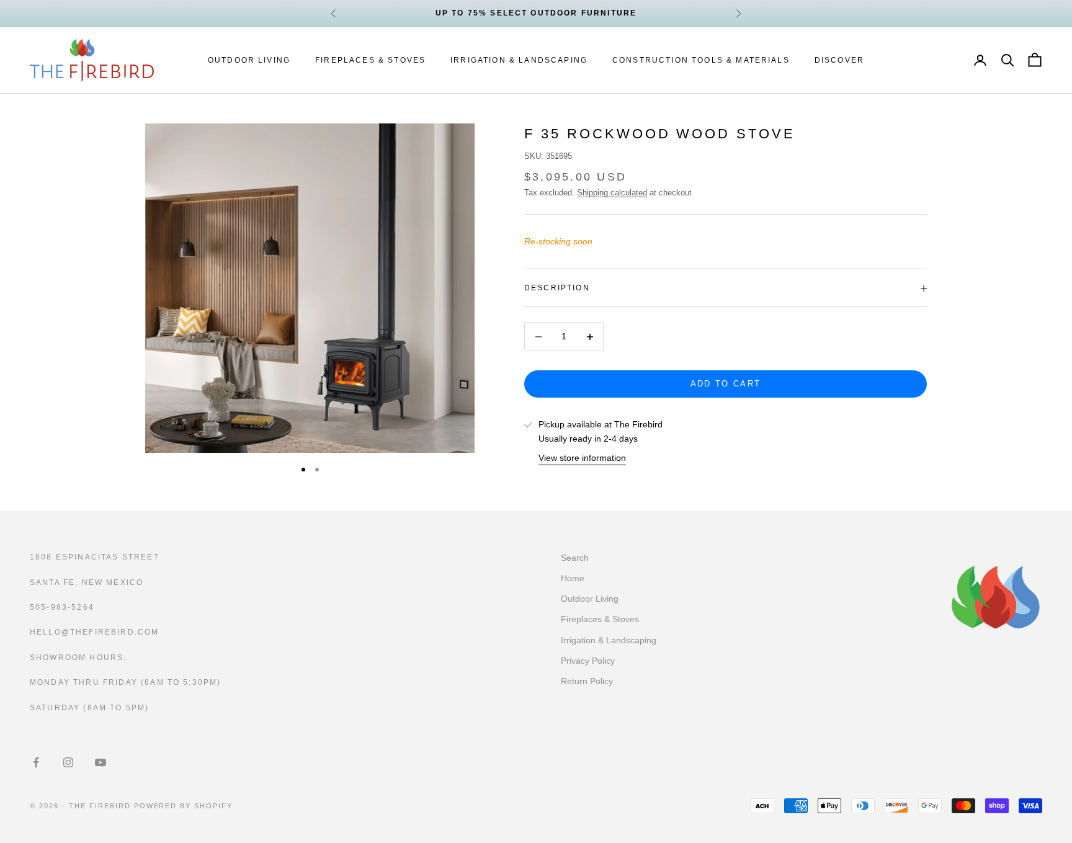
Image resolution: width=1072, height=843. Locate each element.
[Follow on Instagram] (68, 762)
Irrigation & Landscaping (518, 60)
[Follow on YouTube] (100, 762)
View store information (582, 458)
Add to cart (725, 384)
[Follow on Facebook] (36, 762)
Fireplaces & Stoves (370, 60)
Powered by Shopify (183, 806)
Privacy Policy (588, 661)
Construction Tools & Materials (701, 60)
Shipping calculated (612, 192)
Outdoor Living (249, 60)
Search (575, 558)
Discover (839, 60)
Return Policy (587, 681)
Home (572, 578)
